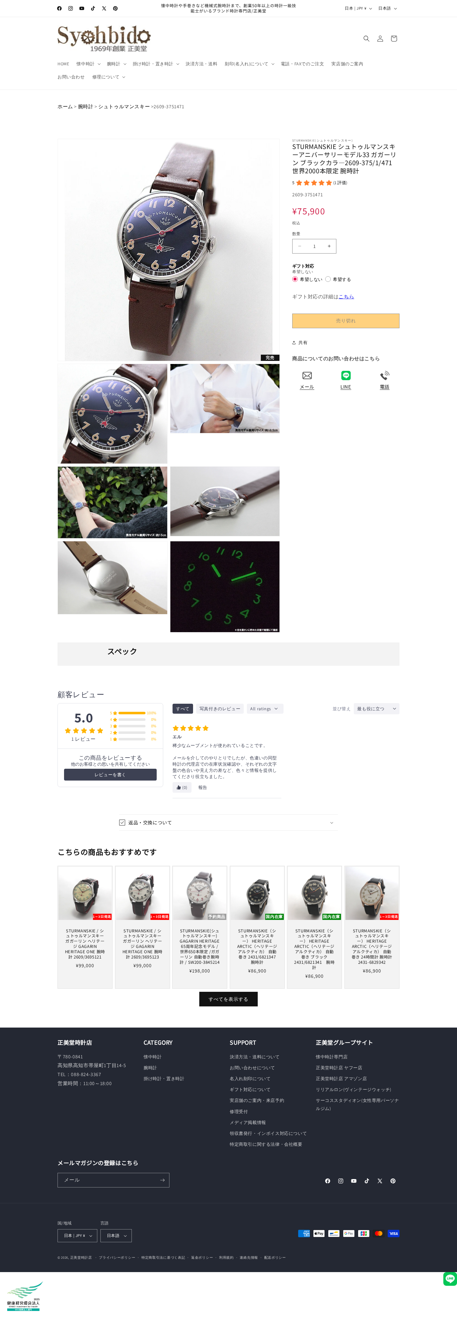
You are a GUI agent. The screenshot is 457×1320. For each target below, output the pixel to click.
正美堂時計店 (81, 1257)
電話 (385, 386)
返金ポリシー (202, 1257)
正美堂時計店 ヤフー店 (339, 1067)
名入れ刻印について (250, 1078)
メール (307, 386)
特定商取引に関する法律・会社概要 (266, 1144)
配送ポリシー (275, 1257)
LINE (345, 386)
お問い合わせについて (252, 1067)
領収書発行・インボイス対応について (268, 1133)
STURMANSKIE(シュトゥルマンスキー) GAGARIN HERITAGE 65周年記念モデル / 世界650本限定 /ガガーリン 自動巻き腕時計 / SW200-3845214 (200, 946)
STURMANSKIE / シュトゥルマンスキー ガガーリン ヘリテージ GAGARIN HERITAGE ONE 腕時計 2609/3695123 (142, 944)
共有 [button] (302, 342)
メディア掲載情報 (248, 1122)
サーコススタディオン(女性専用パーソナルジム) (357, 1104)
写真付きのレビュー (220, 708)
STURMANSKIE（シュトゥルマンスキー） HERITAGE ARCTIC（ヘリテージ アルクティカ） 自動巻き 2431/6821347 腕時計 (257, 946)
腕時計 (86, 106)
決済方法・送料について (255, 1057)
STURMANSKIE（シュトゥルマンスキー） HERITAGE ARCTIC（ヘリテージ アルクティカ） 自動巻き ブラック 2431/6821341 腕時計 (314, 949)
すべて (183, 708)
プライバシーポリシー (117, 1257)
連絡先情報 (249, 1257)
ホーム (65, 106)
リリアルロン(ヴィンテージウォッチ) (353, 1089)
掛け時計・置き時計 (164, 1078)
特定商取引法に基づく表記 (163, 1257)
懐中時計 (153, 1057)
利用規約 (226, 1257)
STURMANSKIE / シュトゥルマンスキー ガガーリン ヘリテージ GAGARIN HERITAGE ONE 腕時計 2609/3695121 (85, 944)
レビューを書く (110, 774)
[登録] (162, 1180)
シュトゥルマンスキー (124, 106)
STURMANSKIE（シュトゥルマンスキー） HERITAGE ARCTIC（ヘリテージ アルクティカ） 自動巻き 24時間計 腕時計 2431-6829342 (372, 946)
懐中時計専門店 (332, 1057)
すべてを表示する (228, 999)
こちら (346, 296)
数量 (296, 233)
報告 (202, 787)
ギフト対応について (250, 1089)
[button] (88, 63)
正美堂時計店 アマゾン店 (341, 1078)
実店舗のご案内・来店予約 (257, 1100)
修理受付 (239, 1111)
